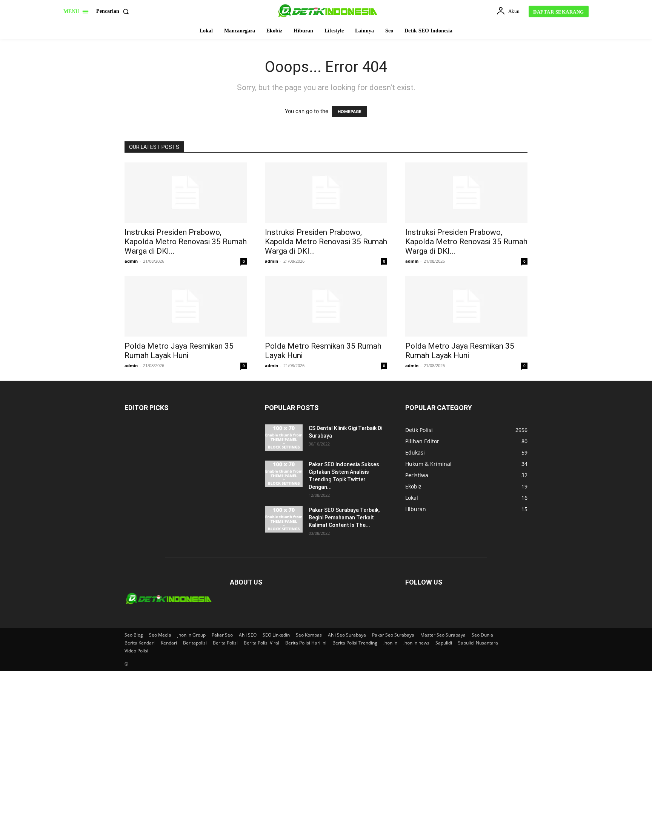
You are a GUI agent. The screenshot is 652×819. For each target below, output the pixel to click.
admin (131, 261)
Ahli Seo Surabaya (347, 635)
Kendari (169, 643)
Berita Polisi (225, 643)
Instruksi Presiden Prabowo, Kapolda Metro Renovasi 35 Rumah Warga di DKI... (186, 242)
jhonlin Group (191, 635)
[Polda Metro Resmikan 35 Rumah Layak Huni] (326, 306)
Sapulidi (443, 643)
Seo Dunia (482, 635)
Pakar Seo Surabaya (393, 635)
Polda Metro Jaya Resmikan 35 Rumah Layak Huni (179, 350)
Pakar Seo (222, 635)
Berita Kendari (140, 643)
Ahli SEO (248, 635)
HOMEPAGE (349, 111)
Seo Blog (134, 635)
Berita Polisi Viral (261, 643)
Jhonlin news (416, 643)
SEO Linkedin (276, 635)
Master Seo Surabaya (443, 635)
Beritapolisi (195, 643)
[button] (114, 11)
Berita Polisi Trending (354, 643)
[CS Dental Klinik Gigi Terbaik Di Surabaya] (284, 437)
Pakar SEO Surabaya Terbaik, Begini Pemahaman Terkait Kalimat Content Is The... (344, 517)
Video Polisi (136, 651)
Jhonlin (390, 643)
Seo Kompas (309, 635)
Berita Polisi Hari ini (305, 643)
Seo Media (160, 635)
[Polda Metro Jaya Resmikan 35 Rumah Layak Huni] (186, 306)
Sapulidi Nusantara (478, 643)
